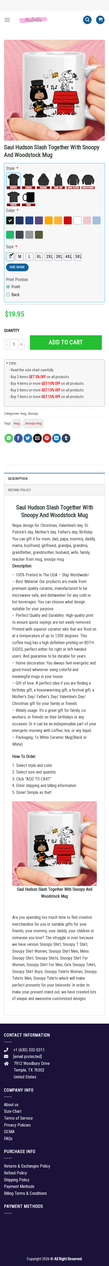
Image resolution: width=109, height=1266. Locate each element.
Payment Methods (19, 1186)
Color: (12, 210)
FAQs (8, 1138)
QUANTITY (12, 330)
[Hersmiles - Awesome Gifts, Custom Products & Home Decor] (46, 20)
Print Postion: (17, 279)
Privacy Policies (17, 1125)
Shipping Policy (16, 1179)
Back (15, 294)
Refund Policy (19, 490)
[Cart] (100, 20)
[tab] (54, 478)
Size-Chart (12, 1111)
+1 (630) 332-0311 (29, 1049)
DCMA (9, 1131)
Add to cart (66, 342)
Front (15, 286)
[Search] (87, 20)
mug (23, 413)
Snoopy (33, 413)
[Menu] (7, 19)
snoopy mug (33, 423)
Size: (11, 246)
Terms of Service (18, 1118)
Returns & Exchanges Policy (27, 1166)
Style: (12, 168)
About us (11, 1104)
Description (18, 479)
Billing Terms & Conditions (25, 1193)
